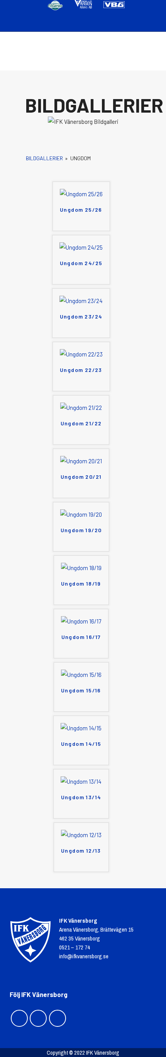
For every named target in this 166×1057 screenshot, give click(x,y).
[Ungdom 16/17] (81, 621)
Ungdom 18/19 (81, 583)
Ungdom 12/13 (81, 850)
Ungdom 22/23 (81, 370)
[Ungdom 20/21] (81, 460)
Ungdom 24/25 (81, 263)
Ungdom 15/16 (81, 690)
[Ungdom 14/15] (81, 728)
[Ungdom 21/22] (81, 407)
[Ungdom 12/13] (81, 834)
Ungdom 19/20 (81, 530)
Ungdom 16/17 (81, 637)
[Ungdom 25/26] (81, 193)
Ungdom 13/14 (81, 797)
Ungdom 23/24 (81, 316)
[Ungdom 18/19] (81, 567)
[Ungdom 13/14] (81, 781)
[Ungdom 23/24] (81, 300)
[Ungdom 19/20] (81, 514)
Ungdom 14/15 (81, 743)
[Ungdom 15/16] (81, 674)
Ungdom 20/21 (81, 476)
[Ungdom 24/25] (81, 247)
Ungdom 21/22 (81, 423)
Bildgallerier (44, 158)
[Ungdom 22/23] (81, 354)
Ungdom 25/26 (81, 209)
